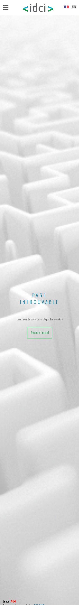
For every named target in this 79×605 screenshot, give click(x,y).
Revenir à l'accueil (39, 332)
